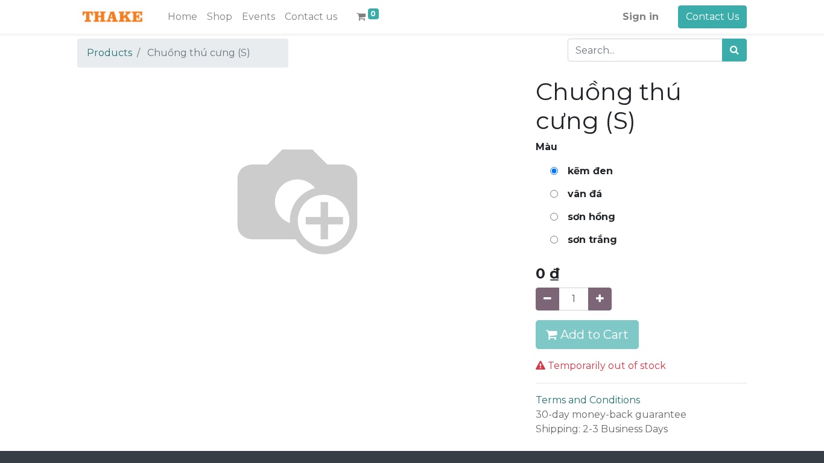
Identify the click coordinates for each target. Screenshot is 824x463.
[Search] (734, 50)
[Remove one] (547, 299)
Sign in (641, 16)
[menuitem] (182, 17)
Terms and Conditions (588, 400)
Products (109, 52)
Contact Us (712, 16)
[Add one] (600, 299)
